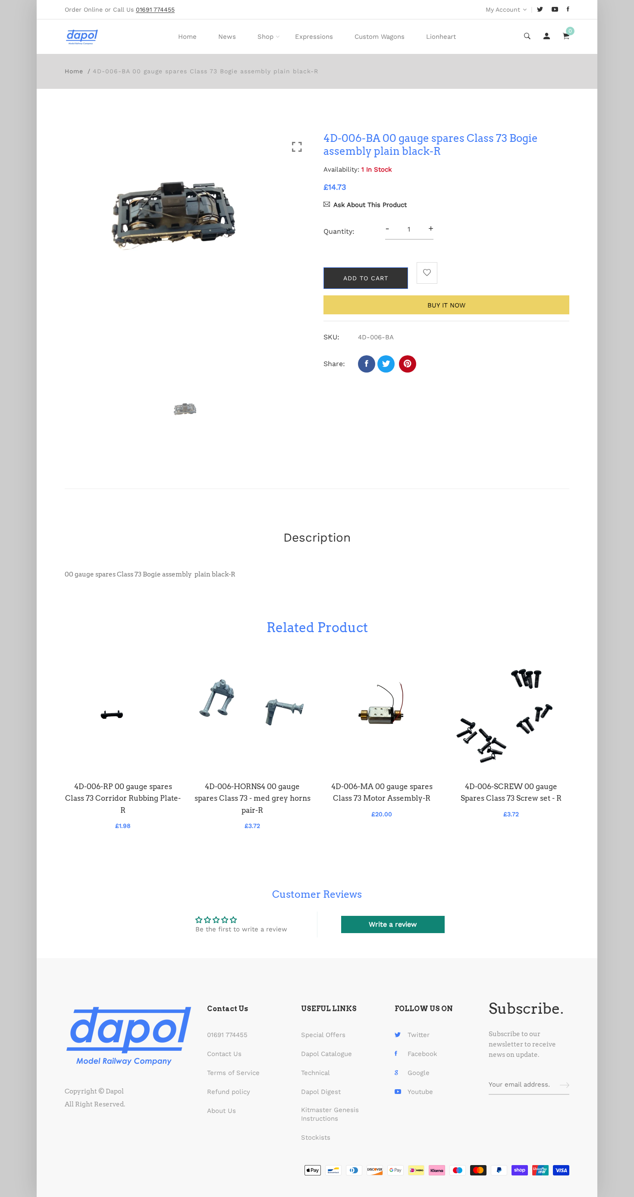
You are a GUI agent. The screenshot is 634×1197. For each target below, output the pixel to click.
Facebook (422, 1054)
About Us (221, 1111)
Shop (265, 37)
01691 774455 (227, 1035)
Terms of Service (233, 1073)
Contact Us (224, 1054)
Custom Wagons (380, 37)
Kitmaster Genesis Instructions (330, 1114)
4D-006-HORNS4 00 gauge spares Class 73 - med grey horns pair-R (253, 798)
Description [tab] (317, 537)
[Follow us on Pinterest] (407, 364)
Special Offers (323, 1035)
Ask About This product (370, 205)
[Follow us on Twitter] (386, 364)
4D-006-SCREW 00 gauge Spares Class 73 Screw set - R (511, 792)
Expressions (314, 37)
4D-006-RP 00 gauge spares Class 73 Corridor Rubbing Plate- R (123, 798)
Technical (315, 1073)
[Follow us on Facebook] (366, 364)
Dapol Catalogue (326, 1054)
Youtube (420, 1092)
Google (419, 1073)
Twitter (419, 1035)
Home (187, 37)
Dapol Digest (321, 1092)
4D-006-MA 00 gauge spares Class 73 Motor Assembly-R (382, 792)
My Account (503, 9)
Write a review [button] (393, 924)
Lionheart (441, 37)
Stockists (315, 1137)
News (227, 37)
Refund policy (228, 1092)
